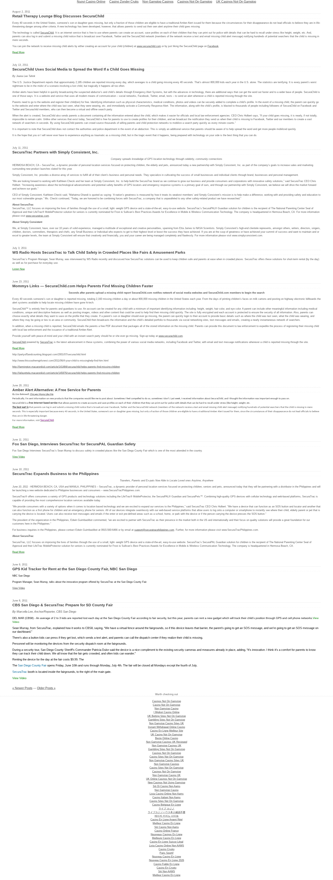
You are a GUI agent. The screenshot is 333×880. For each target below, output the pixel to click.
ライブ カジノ (166, 808)
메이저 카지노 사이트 (167, 815)
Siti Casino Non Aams (166, 827)
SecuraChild (47, 32)
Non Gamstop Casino (166, 708)
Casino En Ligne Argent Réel (166, 819)
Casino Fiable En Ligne (166, 864)
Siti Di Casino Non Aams (166, 786)
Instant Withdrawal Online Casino (166, 727)
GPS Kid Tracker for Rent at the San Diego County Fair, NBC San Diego (74, 569)
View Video (18, 588)
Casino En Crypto (166, 867)
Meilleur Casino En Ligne (166, 823)
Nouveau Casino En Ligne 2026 (166, 860)
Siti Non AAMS (166, 871)
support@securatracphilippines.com (154, 529)
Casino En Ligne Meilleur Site (166, 730)
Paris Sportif (166, 852)
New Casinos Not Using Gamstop (166, 782)
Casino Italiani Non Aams (166, 797)
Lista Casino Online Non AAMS (166, 845)
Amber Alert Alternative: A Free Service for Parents (56, 390)
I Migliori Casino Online (166, 712)
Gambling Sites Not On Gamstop (166, 719)
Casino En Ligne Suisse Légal (166, 841)
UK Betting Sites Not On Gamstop (166, 716)
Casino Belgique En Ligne (166, 804)
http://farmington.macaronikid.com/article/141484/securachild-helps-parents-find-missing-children (66, 366)
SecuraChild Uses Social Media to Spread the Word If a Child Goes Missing (78, 69)
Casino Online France (167, 830)
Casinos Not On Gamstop (166, 701)
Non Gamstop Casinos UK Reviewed (166, 741)
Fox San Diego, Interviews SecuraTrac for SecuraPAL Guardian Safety (74, 444)
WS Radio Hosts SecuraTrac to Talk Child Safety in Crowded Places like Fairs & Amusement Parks (98, 252)
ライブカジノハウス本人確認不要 (166, 812)
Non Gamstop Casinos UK (166, 745)
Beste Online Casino (166, 738)
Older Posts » (46, 688)
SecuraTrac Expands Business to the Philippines (55, 474)
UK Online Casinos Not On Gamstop (166, 778)
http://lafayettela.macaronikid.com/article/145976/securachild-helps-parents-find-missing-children (66, 372)
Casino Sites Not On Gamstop (166, 756)
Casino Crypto (166, 849)
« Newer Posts (22, 688)
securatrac (37, 215)
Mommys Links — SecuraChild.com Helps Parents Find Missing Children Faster (82, 286)
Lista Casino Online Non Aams (167, 793)
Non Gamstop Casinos (166, 764)
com (46, 215)
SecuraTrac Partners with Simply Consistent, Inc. (55, 152)
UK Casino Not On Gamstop (166, 734)
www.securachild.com (149, 46)
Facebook (213, 46)
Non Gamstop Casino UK (166, 775)
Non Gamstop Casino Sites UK (166, 723)
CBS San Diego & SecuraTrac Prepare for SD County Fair (62, 605)
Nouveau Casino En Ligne (166, 856)
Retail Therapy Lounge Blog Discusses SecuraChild (58, 16)
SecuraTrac (46, 342)
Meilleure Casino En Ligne (166, 838)
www (28, 215)
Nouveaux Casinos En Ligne (166, 834)
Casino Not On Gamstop (166, 704)
